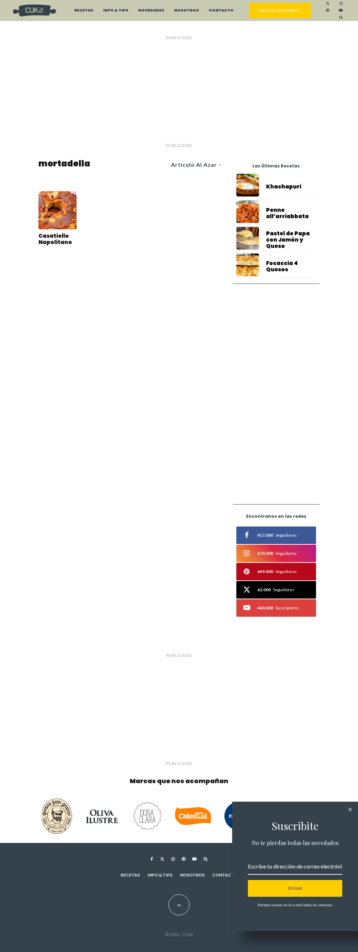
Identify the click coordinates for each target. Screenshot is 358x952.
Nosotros (186, 10)
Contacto (221, 10)
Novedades (151, 10)
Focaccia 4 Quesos (282, 266)
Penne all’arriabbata (287, 213)
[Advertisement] (179, 92)
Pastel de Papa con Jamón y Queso (288, 239)
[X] (328, 3)
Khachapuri (283, 187)
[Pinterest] (327, 10)
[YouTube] (341, 10)
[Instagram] (341, 3)
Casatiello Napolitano (55, 239)
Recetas (83, 10)
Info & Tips (115, 10)
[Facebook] (152, 859)
